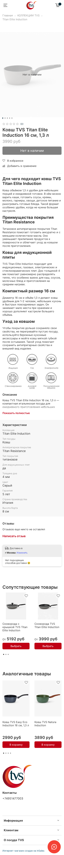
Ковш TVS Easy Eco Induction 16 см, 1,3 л (15, 723)
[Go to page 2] (5, 654)
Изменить (22, 552)
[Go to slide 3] (7, 118)
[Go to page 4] (10, 753)
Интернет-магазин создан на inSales (23, 850)
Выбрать (16, 646)
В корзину (16, 744)
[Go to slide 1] (2, 118)
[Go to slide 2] (5, 118)
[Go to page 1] (3, 654)
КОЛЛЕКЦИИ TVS (28, 15)
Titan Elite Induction (14, 19)
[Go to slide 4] (9, 118)
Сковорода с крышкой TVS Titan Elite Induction (14, 627)
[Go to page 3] (8, 654)
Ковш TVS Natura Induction (45, 723)
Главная (7, 15)
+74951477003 (12, 798)
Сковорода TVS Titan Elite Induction (46, 625)
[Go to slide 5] (11, 118)
